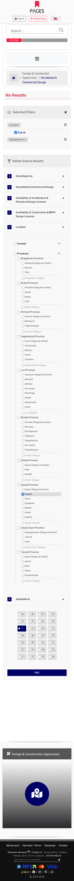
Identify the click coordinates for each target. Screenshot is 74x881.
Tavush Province (30, 552)
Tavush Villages (32, 581)
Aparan (28, 267)
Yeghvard (29, 436)
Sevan (28, 354)
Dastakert (29, 503)
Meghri (28, 507)
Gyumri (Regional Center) (37, 465)
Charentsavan (31, 449)
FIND (37, 672)
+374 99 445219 (53, 856)
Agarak (22, 132)
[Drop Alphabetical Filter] (65, 139)
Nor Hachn (30, 445)
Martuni (28, 350)
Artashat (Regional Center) (38, 287)
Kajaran (28, 517)
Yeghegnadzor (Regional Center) (41, 532)
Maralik (28, 474)
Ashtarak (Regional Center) (38, 263)
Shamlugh (30, 393)
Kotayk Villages (32, 455)
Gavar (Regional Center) (36, 341)
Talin (27, 272)
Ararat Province (29, 283)
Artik (27, 469)
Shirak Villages (32, 480)
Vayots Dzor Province (32, 527)
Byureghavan (31, 431)
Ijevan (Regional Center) (36, 556)
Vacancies (50, 845)
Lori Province (28, 370)
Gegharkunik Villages (35, 365)
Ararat (28, 292)
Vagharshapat (32, 325)
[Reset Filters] (66, 112)
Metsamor (30, 321)
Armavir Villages (33, 331)
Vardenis (29, 359)
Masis (28, 296)
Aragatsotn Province (32, 258)
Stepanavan (30, 402)
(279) (15, 40)
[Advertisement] (37, 709)
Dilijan (28, 570)
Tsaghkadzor (31, 440)
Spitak (28, 397)
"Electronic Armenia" (17, 852)
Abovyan (29, 426)
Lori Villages (31, 412)
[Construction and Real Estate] (14, 78)
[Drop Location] (65, 125)
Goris (27, 498)
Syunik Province (29, 484)
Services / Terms (32, 845)
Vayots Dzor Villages (35, 547)
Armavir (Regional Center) (37, 316)
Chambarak (30, 345)
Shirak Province (29, 460)
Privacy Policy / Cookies (55, 852)
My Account (13, 845)
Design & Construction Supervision (36, 754)
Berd (27, 566)
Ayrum (28, 561)
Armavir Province (30, 312)
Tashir (28, 407)
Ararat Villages (32, 307)
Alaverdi (29, 379)
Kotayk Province (29, 417)
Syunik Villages (32, 523)
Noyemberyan (32, 575)
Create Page (39, 18)
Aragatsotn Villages (34, 278)
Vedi (27, 301)
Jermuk (28, 537)
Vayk (27, 541)
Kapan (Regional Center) (37, 489)
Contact (63, 845)
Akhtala (28, 384)
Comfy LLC (37, 852)
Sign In (20, 18)
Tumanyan (30, 388)
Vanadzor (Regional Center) (38, 374)
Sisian (28, 512)
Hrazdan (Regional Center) (38, 422)
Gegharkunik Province (33, 336)
